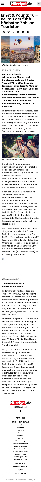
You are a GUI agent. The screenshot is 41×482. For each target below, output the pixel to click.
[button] (2, 3)
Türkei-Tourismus (20, 422)
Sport (20, 469)
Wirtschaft (20, 463)
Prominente (20, 473)
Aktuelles (20, 418)
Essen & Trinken (20, 466)
